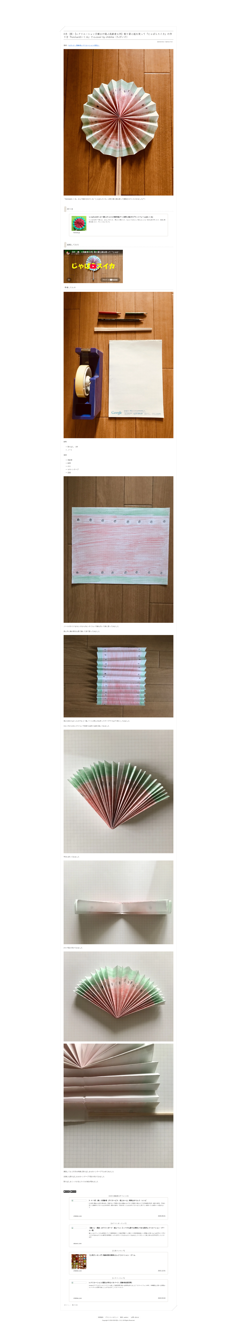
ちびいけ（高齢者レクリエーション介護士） (84, 45)
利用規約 (100, 1317)
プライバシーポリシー (111, 1317)
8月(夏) (67, 1191)
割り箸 (74, 1191)
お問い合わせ (135, 1317)
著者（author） (124, 1317)
